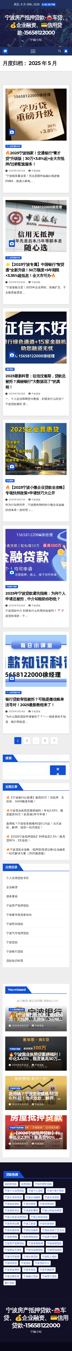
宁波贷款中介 (42, 1263)
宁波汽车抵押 (12, 1256)
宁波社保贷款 (30, 1256)
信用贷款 (26, 1184)
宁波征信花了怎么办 (53, 1230)
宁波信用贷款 (47, 1203)
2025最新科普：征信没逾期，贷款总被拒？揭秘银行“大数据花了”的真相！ (35, 381)
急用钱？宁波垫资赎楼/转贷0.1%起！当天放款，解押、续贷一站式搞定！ (35, 1098)
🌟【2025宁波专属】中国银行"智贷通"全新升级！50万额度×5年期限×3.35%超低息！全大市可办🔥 (34, 270)
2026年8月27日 (20, 1025)
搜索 (8, 758)
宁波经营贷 (11, 1263)
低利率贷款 (11, 1184)
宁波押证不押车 (13, 1250)
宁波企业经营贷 (13, 1197)
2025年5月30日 (17, 282)
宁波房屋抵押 (35, 1243)
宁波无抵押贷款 (34, 1250)
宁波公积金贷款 (39, 1217)
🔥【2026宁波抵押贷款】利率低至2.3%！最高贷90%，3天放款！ (35, 1137)
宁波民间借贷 (54, 1250)
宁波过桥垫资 (12, 1276)
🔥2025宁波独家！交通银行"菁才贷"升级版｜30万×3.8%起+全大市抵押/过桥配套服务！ (34, 158)
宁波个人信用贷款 (14, 1190)
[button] (59, 51)
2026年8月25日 (20, 1104)
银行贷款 (10, 1282)
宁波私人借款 (49, 1256)
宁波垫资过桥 (12, 1223)
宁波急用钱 (11, 1236)
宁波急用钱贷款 (29, 1236)
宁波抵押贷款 (54, 1243)
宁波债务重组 (30, 1210)
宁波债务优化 (12, 1210)
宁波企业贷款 (52, 1197)
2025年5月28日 (17, 393)
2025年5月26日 (17, 605)
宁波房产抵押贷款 (17, 905)
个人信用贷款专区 (13, 146)
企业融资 (9, 481)
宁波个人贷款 (35, 1190)
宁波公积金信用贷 (52, 1210)
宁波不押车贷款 (43, 1184)
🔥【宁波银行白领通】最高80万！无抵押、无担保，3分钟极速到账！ (36, 1019)
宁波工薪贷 (29, 1223)
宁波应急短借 (12, 1230)
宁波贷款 (36, 171)
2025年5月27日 (17, 499)
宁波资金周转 (12, 1269)
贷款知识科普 (14, 960)
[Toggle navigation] (33, 51)
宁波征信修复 (30, 1230)
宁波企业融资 (33, 1197)
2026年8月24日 (20, 1143)
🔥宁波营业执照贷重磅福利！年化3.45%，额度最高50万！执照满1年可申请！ (35, 1058)
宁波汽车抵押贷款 (17, 933)
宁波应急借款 (47, 1223)
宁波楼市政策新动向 (19, 914)
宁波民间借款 (14, 923)
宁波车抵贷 (29, 1269)
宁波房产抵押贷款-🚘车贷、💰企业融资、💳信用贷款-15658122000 (36, 25)
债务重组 (9, 369)
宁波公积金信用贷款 (16, 1217)
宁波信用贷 (29, 1203)
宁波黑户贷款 (49, 1276)
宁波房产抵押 (49, 1236)
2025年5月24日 (17, 711)
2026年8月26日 (20, 1065)
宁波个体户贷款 (55, 1190)
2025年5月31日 (17, 171)
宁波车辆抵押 (47, 1269)
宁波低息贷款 (12, 1203)
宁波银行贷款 (11, 587)
